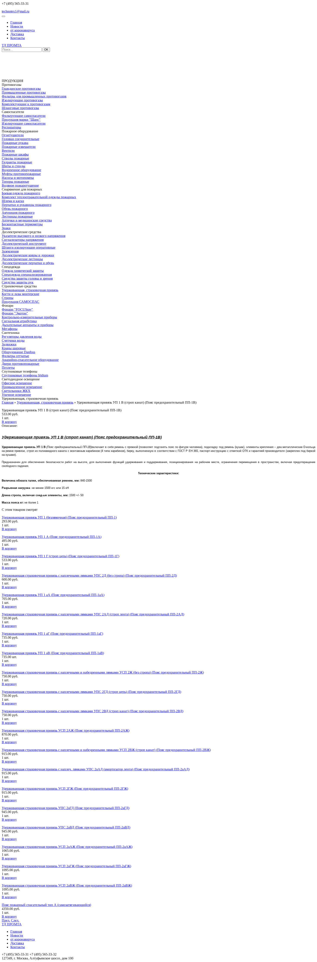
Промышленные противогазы (24, 92)
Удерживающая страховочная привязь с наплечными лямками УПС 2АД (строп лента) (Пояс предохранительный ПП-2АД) (93, 614)
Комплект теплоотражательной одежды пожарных (39, 197)
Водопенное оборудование (21, 170)
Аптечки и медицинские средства (27, 220)
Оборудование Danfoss (18, 352)
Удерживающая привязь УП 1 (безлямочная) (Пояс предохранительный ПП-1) (59, 517)
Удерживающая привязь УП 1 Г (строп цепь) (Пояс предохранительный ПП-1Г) (60, 556)
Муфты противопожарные (21, 174)
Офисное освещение (17, 383)
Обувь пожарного (15, 209)
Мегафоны (9, 329)
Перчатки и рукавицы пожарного (26, 205)
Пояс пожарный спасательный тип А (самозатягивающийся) (46, 905)
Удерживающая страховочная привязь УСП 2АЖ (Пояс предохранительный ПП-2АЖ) (65, 730)
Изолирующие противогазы (22, 100)
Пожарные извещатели (19, 147)
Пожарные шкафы (15, 154)
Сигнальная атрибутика (19, 321)
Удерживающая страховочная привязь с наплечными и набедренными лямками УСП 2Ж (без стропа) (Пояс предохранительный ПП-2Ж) (103, 672)
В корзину (9, 422)
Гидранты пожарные (17, 162)
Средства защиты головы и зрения (27, 278)
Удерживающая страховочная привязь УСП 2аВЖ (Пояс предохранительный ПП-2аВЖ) (67, 885)
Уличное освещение (16, 395)
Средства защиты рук (17, 282)
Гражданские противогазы (21, 88)
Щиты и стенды (13, 166)
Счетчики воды (13, 340)
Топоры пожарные (15, 181)
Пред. (6, 920)
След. (15, 920)
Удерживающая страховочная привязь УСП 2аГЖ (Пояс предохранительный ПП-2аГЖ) (66, 866)
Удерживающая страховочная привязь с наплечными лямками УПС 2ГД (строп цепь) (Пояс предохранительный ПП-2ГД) (91, 692)
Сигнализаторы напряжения (23, 240)
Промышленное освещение (22, 387)
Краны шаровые (14, 348)
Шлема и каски (13, 201)
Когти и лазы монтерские (20, 294)
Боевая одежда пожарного (21, 193)
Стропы (7, 298)
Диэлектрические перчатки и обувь (28, 263)
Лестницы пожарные (17, 216)
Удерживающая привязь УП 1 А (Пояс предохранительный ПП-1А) (51, 537)
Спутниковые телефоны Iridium (25, 375)
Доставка (17, 34)
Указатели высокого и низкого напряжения (33, 236)
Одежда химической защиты (23, 271)
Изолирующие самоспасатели (24, 123)
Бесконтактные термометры (22, 224)
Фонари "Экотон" (15, 313)
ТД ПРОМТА (12, 45)
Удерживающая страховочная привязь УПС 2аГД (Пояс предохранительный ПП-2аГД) (65, 808)
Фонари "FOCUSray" (17, 309)
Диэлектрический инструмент (24, 243)
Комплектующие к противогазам (26, 104)
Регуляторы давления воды (22, 336)
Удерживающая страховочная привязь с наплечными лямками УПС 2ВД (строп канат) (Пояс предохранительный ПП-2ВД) (92, 711)
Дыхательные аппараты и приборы (27, 325)
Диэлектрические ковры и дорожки (28, 255)
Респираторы (11, 127)
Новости (16, 26)
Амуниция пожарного (18, 212)
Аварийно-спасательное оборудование (30, 360)
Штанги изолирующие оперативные (28, 247)
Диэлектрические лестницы (22, 259)
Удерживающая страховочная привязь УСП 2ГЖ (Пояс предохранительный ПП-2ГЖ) (65, 788)
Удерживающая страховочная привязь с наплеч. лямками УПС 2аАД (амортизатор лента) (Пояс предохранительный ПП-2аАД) (96, 769)
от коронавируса (22, 30)
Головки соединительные (20, 139)
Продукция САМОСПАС (20, 302)
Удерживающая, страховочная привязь (30, 290)
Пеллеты (8, 367)
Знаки (6, 228)
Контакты (17, 38)
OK (46, 49)
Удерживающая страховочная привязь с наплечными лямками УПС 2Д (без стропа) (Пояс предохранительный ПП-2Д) (89, 575)
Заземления (10, 251)
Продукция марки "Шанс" (21, 119)
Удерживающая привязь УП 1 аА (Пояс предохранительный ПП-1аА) (53, 595)
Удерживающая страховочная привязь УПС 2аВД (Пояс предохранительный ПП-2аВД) (66, 827)
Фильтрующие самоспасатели (24, 116)
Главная (16, 22)
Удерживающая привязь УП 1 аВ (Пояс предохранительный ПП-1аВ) (53, 653)
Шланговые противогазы (20, 108)
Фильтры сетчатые (15, 356)
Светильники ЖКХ (16, 391)
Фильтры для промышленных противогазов (34, 96)
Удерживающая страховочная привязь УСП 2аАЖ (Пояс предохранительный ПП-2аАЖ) (67, 847)
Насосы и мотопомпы (18, 178)
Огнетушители (13, 135)
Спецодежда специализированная (27, 274)
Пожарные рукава (15, 143)
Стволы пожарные (15, 158)
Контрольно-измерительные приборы (29, 317)
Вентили (8, 150)
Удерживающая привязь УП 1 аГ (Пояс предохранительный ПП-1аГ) (52, 633)
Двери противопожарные (20, 364)
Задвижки (9, 344)
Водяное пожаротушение (20, 185)
